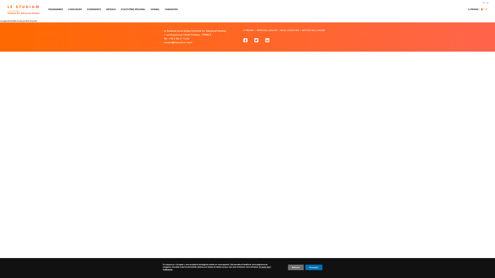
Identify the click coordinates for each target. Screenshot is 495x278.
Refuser (296, 267)
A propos (473, 9)
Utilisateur (482, 9)
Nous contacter (289, 30)
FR (483, 2)
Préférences (167, 269)
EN (487, 2)
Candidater (171, 9)
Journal (155, 9)
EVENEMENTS (94, 9)
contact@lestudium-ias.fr (178, 42)
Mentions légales (267, 30)
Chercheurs (75, 9)
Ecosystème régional (133, 9)
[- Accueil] (23, 10)
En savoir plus (264, 267)
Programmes (55, 9)
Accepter (314, 267)
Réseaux (111, 9)
